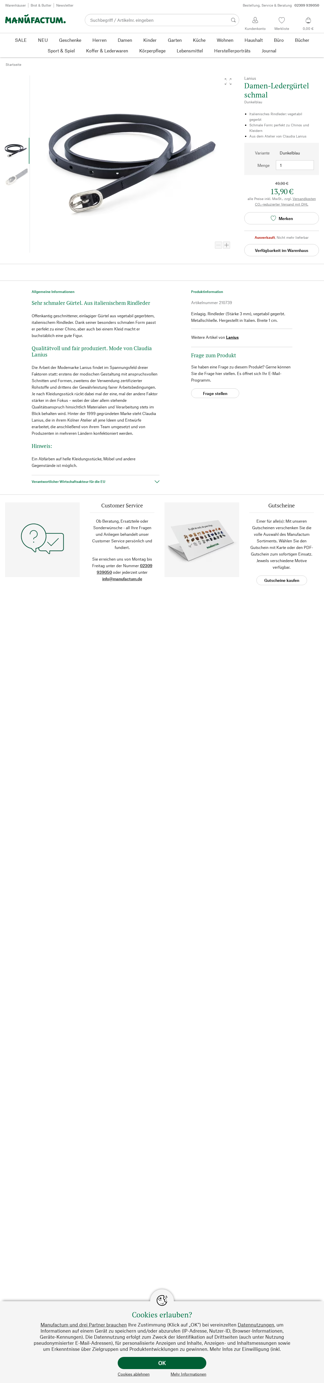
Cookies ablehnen (134, 1374)
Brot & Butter (41, 5)
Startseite (13, 64)
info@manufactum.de (122, 578)
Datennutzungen (256, 1325)
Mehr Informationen (188, 1374)
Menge (263, 165)
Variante (262, 152)
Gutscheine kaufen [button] (281, 580)
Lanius (232, 337)
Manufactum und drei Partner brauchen (83, 1325)
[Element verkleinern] (218, 245)
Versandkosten (304, 198)
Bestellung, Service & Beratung (281, 5)
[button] (228, 81)
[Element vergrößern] (226, 245)
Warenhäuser (15, 5)
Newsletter (64, 5)
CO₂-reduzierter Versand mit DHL (281, 204)
